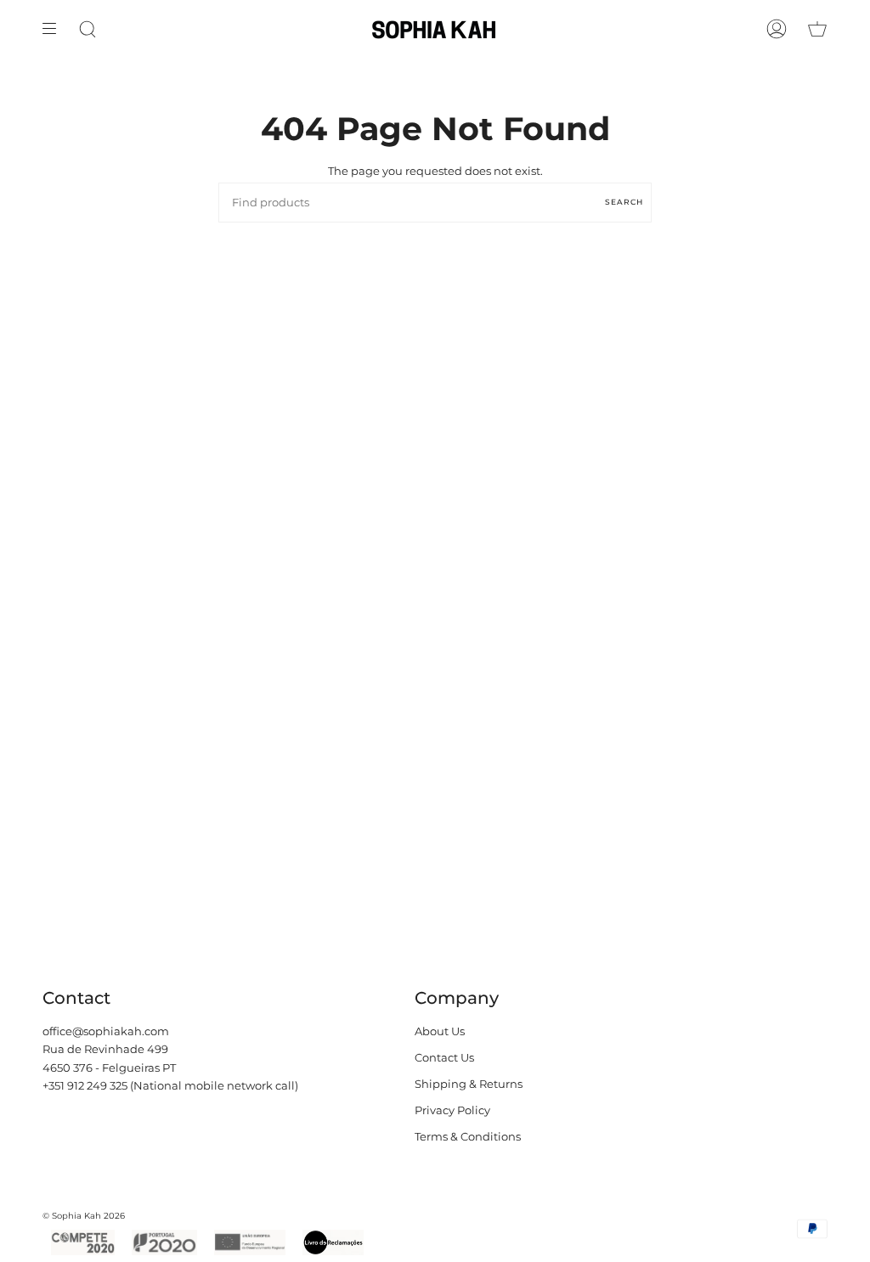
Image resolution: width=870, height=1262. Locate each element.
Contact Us (444, 1057)
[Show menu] (55, 29)
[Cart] (817, 29)
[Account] (776, 29)
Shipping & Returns (469, 1084)
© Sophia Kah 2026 (83, 1215)
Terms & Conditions (468, 1136)
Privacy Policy (452, 1110)
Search (624, 201)
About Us (440, 1031)
